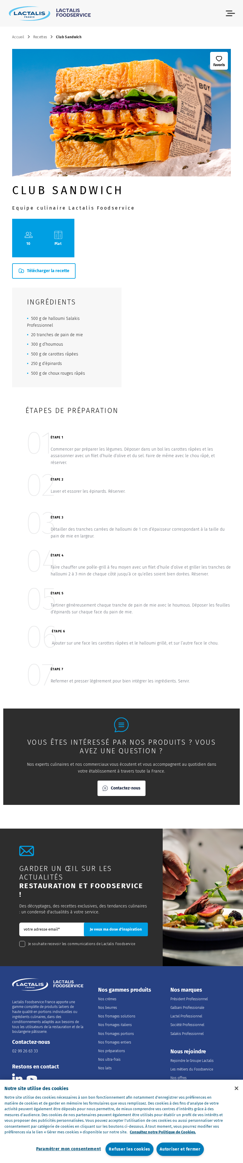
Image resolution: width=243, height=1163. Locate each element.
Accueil (18, 37)
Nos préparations (111, 1051)
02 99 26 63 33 (25, 1051)
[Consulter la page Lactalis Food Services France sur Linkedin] (17, 1078)
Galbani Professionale (187, 1008)
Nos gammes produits (124, 990)
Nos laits (105, 1068)
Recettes (40, 37)
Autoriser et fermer (180, 1149)
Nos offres (178, 1078)
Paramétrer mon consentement (68, 1148)
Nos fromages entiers (114, 1042)
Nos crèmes (107, 999)
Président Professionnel (189, 999)
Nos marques (186, 990)
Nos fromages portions (116, 1034)
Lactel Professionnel (186, 1016)
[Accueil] (50, 13)
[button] (230, 13)
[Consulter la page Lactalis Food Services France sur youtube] (32, 1078)
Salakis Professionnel (187, 1034)
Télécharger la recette (48, 270)
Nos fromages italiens (115, 1025)
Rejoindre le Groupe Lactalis (192, 1061)
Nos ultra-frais (109, 1059)
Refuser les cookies (129, 1149)
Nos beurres (107, 1008)
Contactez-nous (125, 788)
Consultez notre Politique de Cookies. (163, 1132)
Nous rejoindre (188, 1052)
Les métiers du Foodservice (191, 1069)
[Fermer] (236, 1088)
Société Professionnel (187, 1025)
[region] (121, 1121)
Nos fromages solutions (116, 1016)
